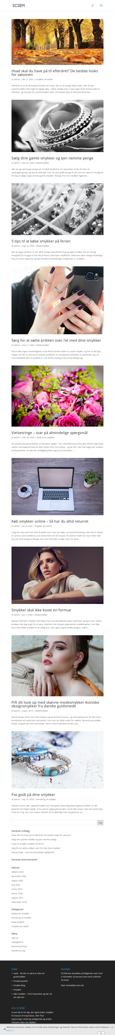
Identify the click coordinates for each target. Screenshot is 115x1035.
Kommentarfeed (19, 946)
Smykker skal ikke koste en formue (41, 609)
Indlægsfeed (17, 942)
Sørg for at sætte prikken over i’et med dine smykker (56, 340)
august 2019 (17, 897)
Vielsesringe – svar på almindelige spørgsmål (50, 432)
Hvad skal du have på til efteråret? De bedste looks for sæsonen (55, 72)
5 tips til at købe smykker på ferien (41, 241)
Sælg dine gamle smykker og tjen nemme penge (52, 158)
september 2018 (19, 902)
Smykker (17, 989)
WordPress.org (18, 950)
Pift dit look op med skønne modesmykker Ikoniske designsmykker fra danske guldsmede (55, 704)
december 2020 (19, 876)
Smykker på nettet (44, 79)
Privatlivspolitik (20, 981)
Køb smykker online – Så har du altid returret (50, 521)
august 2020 (17, 880)
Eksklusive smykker (45, 437)
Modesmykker (42, 163)
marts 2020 (17, 889)
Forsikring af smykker (46, 799)
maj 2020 (16, 885)
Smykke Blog (19, 985)
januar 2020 (17, 893)
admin (17, 79)
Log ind (15, 937)
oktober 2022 (18, 872)
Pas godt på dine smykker (33, 794)
